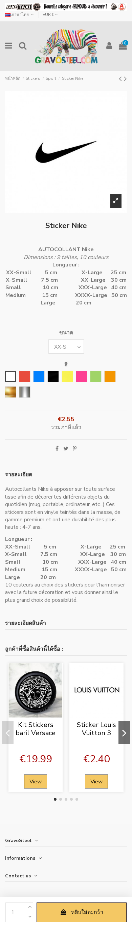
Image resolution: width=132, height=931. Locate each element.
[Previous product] (121, 78)
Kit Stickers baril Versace (36, 729)
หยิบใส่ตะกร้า (87, 912)
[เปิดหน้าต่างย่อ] (35, 714)
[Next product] (125, 78)
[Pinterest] (74, 448)
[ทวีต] (65, 448)
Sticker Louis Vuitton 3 (96, 729)
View (35, 781)
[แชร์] (57, 448)
